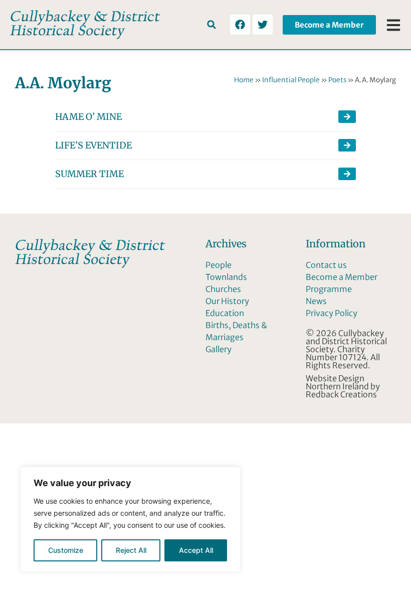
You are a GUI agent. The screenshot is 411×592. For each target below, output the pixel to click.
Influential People (291, 80)
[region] (130, 519)
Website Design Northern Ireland (337, 382)
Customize (65, 550)
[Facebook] (240, 25)
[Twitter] (263, 25)
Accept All (196, 550)
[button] (211, 25)
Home (244, 80)
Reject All (131, 550)
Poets (337, 80)
